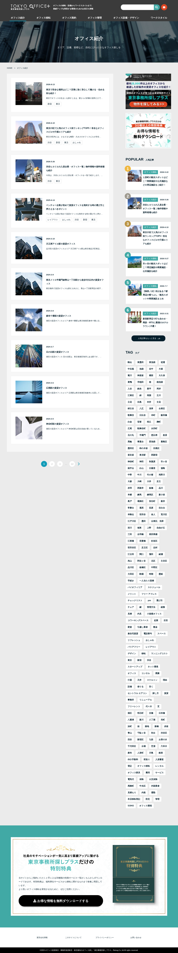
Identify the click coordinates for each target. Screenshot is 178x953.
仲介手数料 (133, 759)
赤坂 (166, 726)
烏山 (130, 561)
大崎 (139, 481)
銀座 (161, 753)
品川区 (131, 567)
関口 (141, 554)
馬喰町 (131, 786)
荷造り (147, 759)
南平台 (131, 468)
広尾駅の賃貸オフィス (56, 388)
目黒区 (156, 448)
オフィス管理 (95, 17)
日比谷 (142, 415)
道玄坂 (131, 455)
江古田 (131, 554)
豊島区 (164, 441)
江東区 (131, 395)
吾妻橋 (142, 541)
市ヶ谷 (164, 461)
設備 (130, 686)
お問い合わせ (135, 937)
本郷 (130, 495)
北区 (153, 561)
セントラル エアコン (137, 693)
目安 (166, 620)
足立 (159, 481)
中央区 (142, 786)
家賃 (130, 627)
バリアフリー (134, 647)
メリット (132, 594)
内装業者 (155, 786)
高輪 (130, 441)
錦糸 (139, 389)
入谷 (130, 389)
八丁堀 (152, 720)
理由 (165, 680)
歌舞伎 (131, 415)
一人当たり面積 (146, 581)
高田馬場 (153, 534)
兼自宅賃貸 (133, 633)
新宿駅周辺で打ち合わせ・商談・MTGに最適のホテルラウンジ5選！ (155, 322)
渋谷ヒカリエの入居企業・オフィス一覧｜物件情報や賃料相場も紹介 (155, 208)
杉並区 (154, 541)
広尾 (130, 428)
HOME (9, 68)
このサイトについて (73, 937)
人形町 (140, 753)
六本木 (164, 746)
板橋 (151, 488)
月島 (151, 753)
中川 (139, 475)
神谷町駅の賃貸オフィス (57, 424)
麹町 (159, 422)
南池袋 (160, 382)
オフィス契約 (69, 17)
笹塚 (139, 422)
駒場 (141, 574)
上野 (149, 528)
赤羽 (130, 488)
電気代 (131, 779)
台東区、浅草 (157, 521)
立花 (130, 402)
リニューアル (145, 700)
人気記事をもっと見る (147, 338)
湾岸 (159, 389)
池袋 (141, 369)
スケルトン (152, 680)
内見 (139, 614)
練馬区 (150, 495)
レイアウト (53, 220)
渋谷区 (164, 733)
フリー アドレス (149, 594)
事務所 (131, 700)
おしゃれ (77, 142)
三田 (130, 534)
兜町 (163, 720)
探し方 (155, 693)
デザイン (132, 653)
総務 (163, 607)
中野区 (154, 567)
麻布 (130, 753)
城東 (139, 528)
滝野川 (162, 475)
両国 (149, 395)
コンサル (146, 673)
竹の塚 (150, 475)
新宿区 (140, 739)
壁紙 (161, 574)
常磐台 (131, 508)
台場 (144, 746)
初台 (153, 733)
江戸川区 (132, 521)
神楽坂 (140, 375)
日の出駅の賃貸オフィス (57, 352)
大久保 (162, 375)
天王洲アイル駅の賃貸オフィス (60, 244)
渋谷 (50, 142)
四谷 (130, 739)
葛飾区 (140, 501)
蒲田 (151, 554)
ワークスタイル (159, 17)
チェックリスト (135, 600)
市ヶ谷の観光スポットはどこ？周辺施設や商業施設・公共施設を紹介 (155, 267)
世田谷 (142, 514)
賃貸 (166, 693)
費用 (148, 772)
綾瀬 (161, 554)
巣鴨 (130, 382)
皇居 (165, 435)
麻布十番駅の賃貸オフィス (58, 316)
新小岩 (162, 495)
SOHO (131, 806)
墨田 (144, 521)
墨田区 (131, 448)
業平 (149, 389)
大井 (149, 481)
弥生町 (152, 501)
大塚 (161, 369)
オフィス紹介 (18, 17)
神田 (141, 461)
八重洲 (131, 720)
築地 (147, 726)
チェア (131, 607)
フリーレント (134, 706)
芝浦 (153, 746)
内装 (144, 792)
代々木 (149, 706)
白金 (130, 422)
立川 (159, 395)
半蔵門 (142, 435)
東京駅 (142, 455)
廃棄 (157, 673)
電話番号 (148, 633)
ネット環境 (153, 667)
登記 (130, 766)
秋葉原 (152, 461)
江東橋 (131, 541)
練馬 (139, 495)
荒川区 (164, 514)
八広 (141, 408)
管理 (157, 799)
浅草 (151, 408)
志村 (155, 547)
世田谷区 (132, 547)
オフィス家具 (134, 772)
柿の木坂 (143, 448)
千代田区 (132, 746)
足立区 (145, 547)
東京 (58, 104)
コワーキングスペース (138, 620)
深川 (130, 528)
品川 (161, 488)
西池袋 (152, 441)
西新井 (140, 488)
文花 (159, 402)
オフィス (132, 673)
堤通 (163, 362)
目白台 (162, 508)
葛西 (141, 508)
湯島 (163, 468)
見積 (130, 614)
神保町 (131, 461)
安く (151, 686)
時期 (151, 574)
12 (72, 464)
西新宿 (154, 455)
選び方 (159, 600)
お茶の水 (163, 739)
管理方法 (151, 607)
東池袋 (152, 362)
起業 (156, 620)
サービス (159, 772)
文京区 (164, 561)
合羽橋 (140, 534)
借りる (140, 686)
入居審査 (159, 759)
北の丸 (131, 435)
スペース (161, 633)
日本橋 (162, 713)
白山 (141, 468)
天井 (139, 680)
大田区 (131, 574)
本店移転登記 (134, 799)
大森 (130, 481)
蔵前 (151, 375)
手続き (131, 581)
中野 (130, 475)
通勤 (153, 792)
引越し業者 (142, 627)
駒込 (130, 362)
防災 (148, 799)
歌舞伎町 (141, 428)
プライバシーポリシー (105, 937)
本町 (153, 415)
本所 (149, 402)
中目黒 (131, 369)
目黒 (139, 402)
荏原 (151, 508)
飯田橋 (164, 415)
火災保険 (153, 779)
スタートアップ (135, 667)
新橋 (157, 726)
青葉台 (140, 441)
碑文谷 (131, 408)
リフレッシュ (134, 640)
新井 (163, 501)
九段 (151, 739)
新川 (141, 720)
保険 (141, 779)
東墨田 (140, 362)
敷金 (155, 627)
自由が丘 (161, 528)
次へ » (78, 463)
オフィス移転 (43, 17)
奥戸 (130, 501)
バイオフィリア (135, 587)
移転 (144, 653)
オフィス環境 (145, 806)
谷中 (151, 369)
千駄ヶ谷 (141, 733)
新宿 (50, 104)
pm (149, 600)
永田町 (154, 428)
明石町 (140, 713)
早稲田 (140, 382)
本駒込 (131, 514)
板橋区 (142, 567)
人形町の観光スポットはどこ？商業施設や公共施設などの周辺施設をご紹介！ (155, 181)
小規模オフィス (154, 614)
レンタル (159, 766)
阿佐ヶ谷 (141, 561)
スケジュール (154, 587)
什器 (130, 680)
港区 (130, 713)
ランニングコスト (159, 653)
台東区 (162, 408)
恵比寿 (154, 435)
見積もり (132, 792)
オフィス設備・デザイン (126, 17)
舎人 (153, 514)
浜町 (130, 726)
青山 (130, 733)
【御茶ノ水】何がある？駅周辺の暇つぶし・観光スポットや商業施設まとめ (155, 295)
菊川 (130, 375)
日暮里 (152, 468)
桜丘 (149, 422)
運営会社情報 (42, 937)
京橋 (151, 713)
